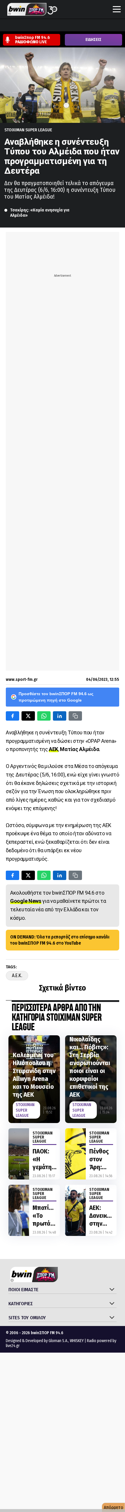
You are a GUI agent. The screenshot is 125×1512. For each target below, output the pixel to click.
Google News (25, 901)
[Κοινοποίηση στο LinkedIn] (59, 716)
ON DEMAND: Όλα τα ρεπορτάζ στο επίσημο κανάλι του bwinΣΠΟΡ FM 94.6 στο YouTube (59, 940)
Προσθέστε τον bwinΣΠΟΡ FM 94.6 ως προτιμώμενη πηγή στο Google (56, 696)
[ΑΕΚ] (5, 26)
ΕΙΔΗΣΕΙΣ (93, 39)
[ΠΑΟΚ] (116, 26)
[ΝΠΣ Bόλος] (50, 26)
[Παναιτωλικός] (105, 26)
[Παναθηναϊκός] (94, 26)
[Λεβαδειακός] (61, 26)
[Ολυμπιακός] (72, 26)
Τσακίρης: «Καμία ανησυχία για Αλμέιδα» (40, 212)
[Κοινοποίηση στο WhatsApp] (44, 716)
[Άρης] (16, 26)
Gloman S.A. (58, 1340)
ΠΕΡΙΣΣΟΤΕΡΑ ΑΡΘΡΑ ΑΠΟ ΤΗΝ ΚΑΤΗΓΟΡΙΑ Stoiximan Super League (56, 1018)
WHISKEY (77, 1340)
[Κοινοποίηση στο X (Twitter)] (28, 716)
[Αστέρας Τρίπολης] (28, 26)
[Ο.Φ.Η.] (83, 26)
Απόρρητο (113, 1507)
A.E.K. (17, 975)
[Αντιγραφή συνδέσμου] (75, 716)
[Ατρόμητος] (39, 26)
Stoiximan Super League (28, 129)
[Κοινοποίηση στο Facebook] (12, 716)
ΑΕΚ (53, 749)
